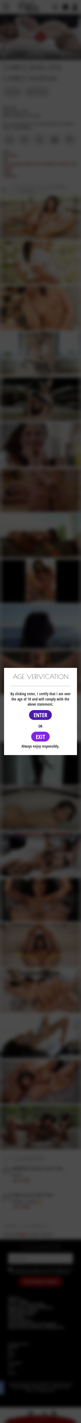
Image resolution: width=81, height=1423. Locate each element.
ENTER (40, 715)
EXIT (40, 736)
